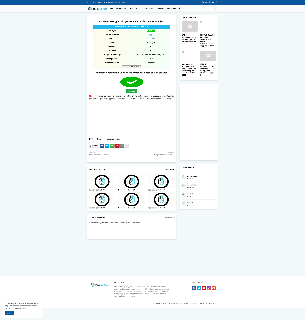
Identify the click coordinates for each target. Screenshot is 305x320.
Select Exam (135, 8)
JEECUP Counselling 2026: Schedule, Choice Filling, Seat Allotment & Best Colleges (207, 69)
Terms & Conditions (190, 303)
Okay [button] (9, 313)
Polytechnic (148, 8)
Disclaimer (203, 303)
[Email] (121, 146)
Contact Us (24, 308)
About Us (90, 2)
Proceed (131, 91)
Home (111, 8)
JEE (180, 8)
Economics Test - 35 (97, 190)
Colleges (160, 8)
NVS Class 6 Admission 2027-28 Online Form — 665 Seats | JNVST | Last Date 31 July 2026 (190, 69)
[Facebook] (102, 146)
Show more (169, 169)
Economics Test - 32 (97, 208)
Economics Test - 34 (126, 190)
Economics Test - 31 (126, 208)
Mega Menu (121, 8)
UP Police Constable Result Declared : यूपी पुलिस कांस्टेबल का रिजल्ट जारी (189, 38)
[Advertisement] (133, 119)
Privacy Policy (113, 2)
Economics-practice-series (108, 139)
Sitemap (212, 303)
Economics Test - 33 (156, 190)
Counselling (171, 8)
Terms (123, 2)
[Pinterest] (116, 146)
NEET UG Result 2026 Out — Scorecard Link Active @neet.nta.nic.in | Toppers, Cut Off (207, 40)
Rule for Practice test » (131, 67)
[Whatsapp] (112, 146)
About (158, 303)
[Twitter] (107, 146)
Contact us (101, 2)
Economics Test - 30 (156, 208)
